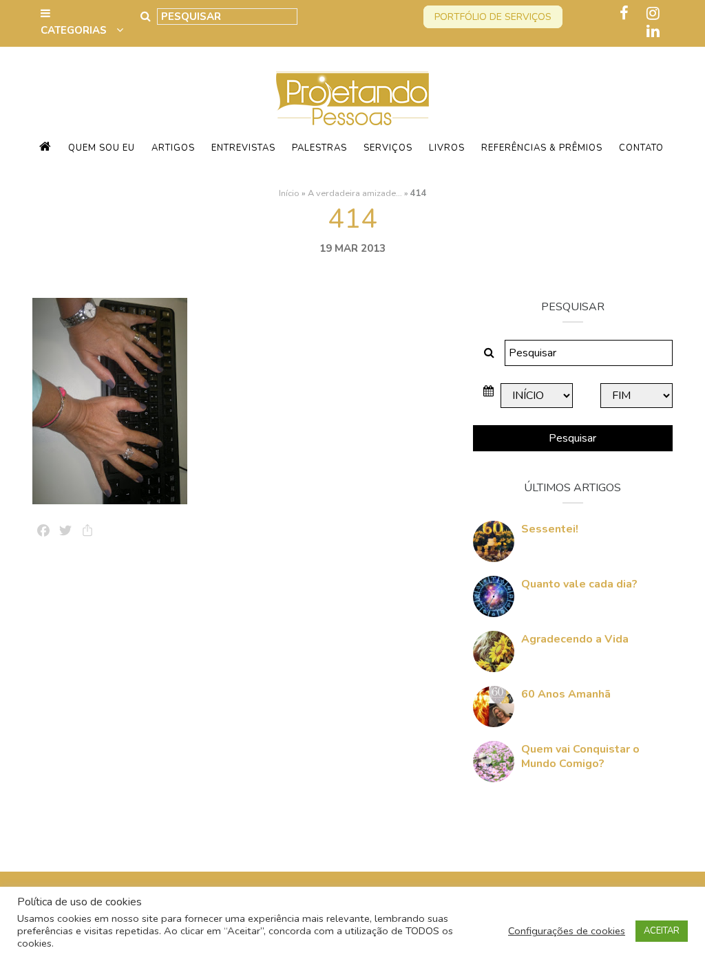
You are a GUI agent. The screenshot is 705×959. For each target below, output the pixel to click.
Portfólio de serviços (492, 16)
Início (289, 193)
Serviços (388, 148)
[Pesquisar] (145, 16)
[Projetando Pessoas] (352, 97)
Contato (641, 148)
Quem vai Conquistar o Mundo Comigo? (580, 756)
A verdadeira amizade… (355, 193)
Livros (447, 148)
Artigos (173, 148)
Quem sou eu (101, 148)
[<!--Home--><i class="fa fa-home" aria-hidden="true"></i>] (45, 147)
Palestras (319, 148)
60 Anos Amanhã (566, 694)
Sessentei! (549, 529)
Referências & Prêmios (541, 148)
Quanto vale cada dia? (579, 584)
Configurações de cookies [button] (566, 931)
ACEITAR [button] (662, 931)
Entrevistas (243, 148)
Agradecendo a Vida (575, 639)
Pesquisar (572, 438)
